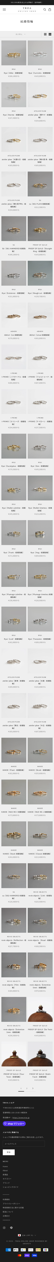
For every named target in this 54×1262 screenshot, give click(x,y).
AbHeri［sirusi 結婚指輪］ (40, 335)
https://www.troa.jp (20, 1117)
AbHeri (14, 331)
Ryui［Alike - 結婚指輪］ (14, 73)
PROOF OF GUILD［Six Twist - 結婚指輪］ (40, 1030)
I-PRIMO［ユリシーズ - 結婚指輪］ (14, 422)
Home (5, 1166)
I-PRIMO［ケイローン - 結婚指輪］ (40, 422)
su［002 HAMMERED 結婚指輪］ (13, 896)
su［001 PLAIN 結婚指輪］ (40, 204)
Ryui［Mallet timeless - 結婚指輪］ (40, 509)
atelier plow (40, 111)
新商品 (5, 1174)
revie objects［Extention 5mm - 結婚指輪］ (40, 986)
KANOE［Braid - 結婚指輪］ (40, 770)
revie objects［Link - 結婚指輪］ (40, 896)
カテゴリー (7, 1178)
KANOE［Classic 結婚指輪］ (40, 853)
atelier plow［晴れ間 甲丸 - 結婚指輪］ (14, 205)
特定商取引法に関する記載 (13, 1207)
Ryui (14, 69)
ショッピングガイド (10, 1187)
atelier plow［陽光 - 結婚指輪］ (14, 726)
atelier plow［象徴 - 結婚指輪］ (14, 682)
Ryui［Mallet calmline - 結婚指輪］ (14, 509)
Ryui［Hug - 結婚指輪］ (40, 552)
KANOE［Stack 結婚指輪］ (14, 853)
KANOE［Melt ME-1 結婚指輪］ (40, 812)
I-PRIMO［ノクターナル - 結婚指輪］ (14, 378)
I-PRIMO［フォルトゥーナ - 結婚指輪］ (40, 378)
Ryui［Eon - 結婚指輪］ (40, 466)
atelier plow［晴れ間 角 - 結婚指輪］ (40, 160)
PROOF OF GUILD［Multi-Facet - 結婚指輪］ (40, 1075)
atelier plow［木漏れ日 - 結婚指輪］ (14, 160)
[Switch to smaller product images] (50, 34)
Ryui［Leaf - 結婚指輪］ (14, 639)
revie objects (40, 892)
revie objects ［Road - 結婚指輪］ (40, 941)
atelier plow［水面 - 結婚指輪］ (40, 682)
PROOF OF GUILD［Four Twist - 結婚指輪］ (14, 1075)
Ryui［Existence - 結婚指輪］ (14, 293)
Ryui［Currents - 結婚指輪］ (40, 73)
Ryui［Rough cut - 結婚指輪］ (40, 293)
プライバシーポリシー (11, 1203)
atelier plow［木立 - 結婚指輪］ (40, 726)
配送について (8, 1211)
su (40, 200)
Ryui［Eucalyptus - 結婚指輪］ (13, 466)
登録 (9, 1152)
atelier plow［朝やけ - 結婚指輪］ (40, 116)
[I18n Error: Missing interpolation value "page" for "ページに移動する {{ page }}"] (33, 1088)
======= (6, 1220)
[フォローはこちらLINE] (11, 1227)
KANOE (14, 766)
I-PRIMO (14, 373)
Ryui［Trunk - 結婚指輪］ (14, 552)
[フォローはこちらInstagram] (4, 1227)
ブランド (6, 1183)
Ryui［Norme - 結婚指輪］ (14, 115)
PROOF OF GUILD (40, 245)
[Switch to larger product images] (45, 34)
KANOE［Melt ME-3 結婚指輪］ (13, 812)
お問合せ (6, 1216)
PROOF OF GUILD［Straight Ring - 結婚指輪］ (40, 249)
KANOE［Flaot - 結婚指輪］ (14, 770)
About (5, 1170)
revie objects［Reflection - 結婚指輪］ (13, 941)
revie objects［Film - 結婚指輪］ (13, 986)
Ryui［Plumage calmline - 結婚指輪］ (14, 595)
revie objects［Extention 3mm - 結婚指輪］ (13, 1030)
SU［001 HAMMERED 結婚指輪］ (13, 249)
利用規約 (6, 1199)
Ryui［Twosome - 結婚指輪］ (40, 639)
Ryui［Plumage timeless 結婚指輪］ (40, 595)
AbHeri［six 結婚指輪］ (13, 335)
